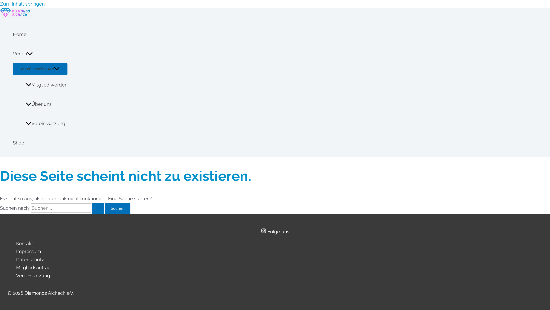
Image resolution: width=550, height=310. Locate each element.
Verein (20, 53)
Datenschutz (30, 259)
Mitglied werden (49, 85)
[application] (30, 53)
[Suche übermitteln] (98, 208)
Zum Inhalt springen (22, 4)
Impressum (28, 251)
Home (19, 34)
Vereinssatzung (48, 123)
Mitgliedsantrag (33, 267)
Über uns (41, 104)
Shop (18, 143)
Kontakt (24, 243)
